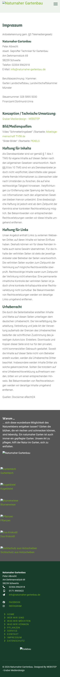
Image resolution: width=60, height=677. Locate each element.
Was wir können (18, 624)
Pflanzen (13, 627)
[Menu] (56, 4)
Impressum (14, 637)
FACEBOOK (14, 602)
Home (10, 614)
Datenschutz (16, 641)
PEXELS (35, 140)
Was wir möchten (19, 621)
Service (12, 631)
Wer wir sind (15, 617)
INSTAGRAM (15, 606)
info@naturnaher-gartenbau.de (28, 69)
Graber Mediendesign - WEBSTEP (21, 118)
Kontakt (13, 634)
